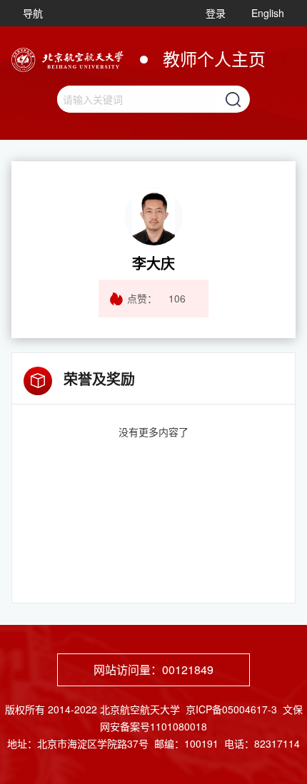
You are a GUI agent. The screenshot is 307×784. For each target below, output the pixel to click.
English (267, 13)
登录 (216, 13)
